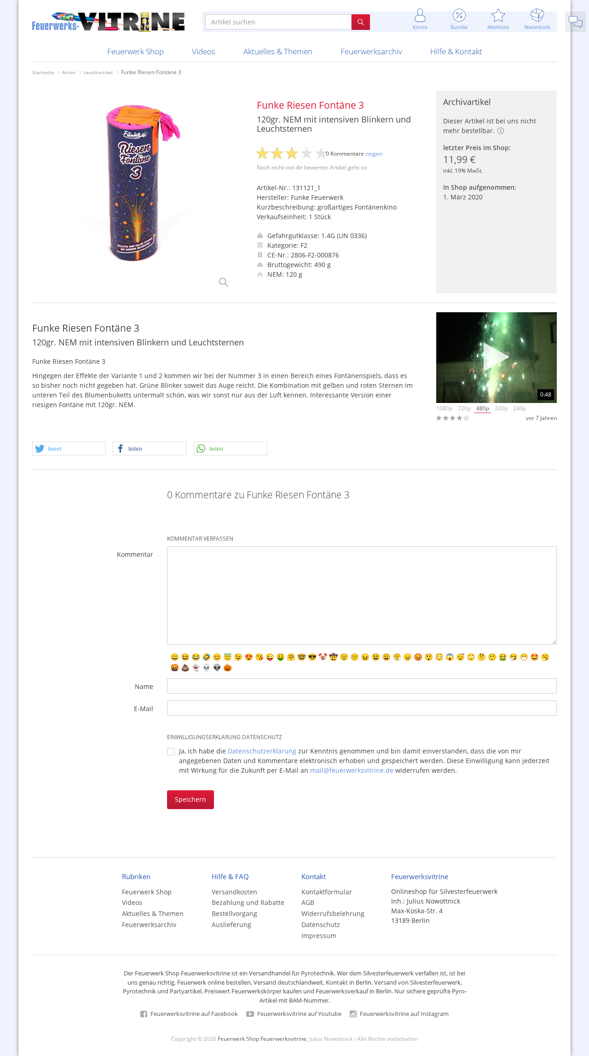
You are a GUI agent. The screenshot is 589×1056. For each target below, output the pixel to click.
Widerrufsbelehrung (332, 913)
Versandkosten (234, 891)
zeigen (373, 154)
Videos (203, 51)
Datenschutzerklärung (262, 751)
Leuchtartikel (98, 72)
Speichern (190, 799)
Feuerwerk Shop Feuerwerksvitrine (262, 1038)
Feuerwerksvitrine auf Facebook (193, 1013)
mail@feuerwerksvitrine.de (351, 770)
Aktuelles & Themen (277, 51)
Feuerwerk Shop (135, 51)
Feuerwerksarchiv (371, 51)
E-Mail (143, 708)
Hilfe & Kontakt (456, 51)
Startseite (43, 72)
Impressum (318, 935)
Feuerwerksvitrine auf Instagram (403, 1013)
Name (144, 686)
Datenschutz (320, 924)
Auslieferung (231, 924)
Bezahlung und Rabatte (248, 902)
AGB (307, 902)
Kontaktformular (326, 891)
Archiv (68, 72)
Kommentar (135, 554)
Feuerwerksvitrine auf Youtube (298, 1013)
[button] (69, 449)
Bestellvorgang (234, 913)
